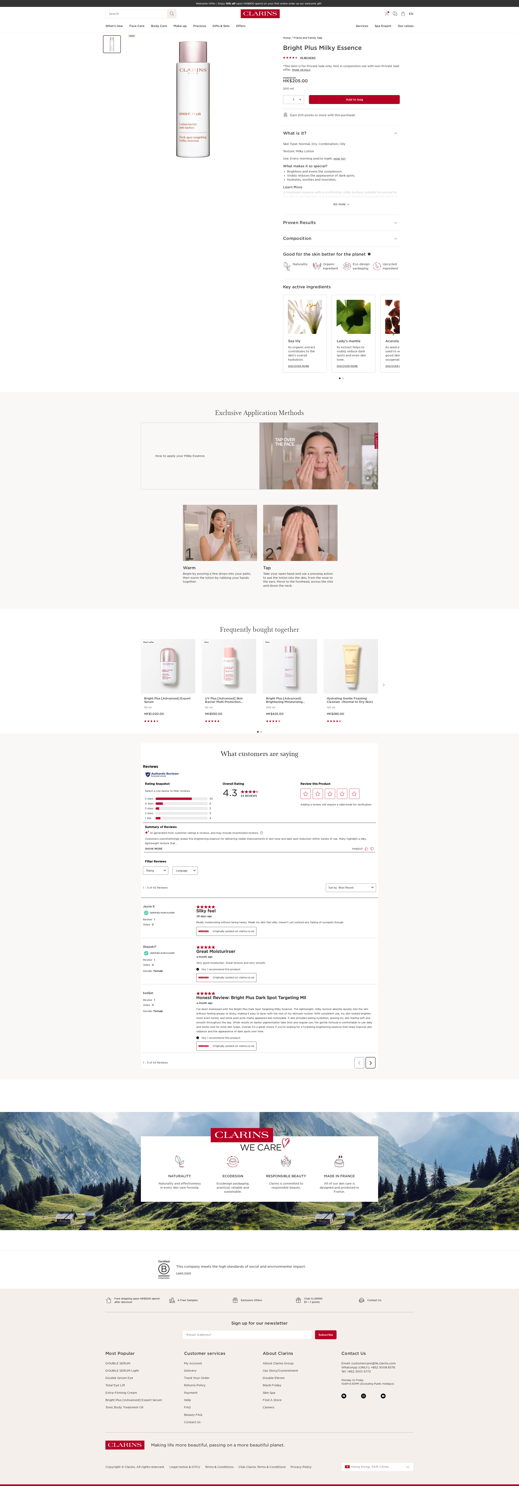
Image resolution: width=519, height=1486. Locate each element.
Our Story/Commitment (280, 1370)
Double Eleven (274, 1378)
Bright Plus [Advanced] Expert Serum (133, 1400)
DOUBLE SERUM (117, 1363)
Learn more (183, 1273)
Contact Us (192, 1422)
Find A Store (272, 1400)
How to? (339, 158)
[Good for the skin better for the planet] (369, 254)
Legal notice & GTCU (184, 1467)
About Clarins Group (278, 1363)
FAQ (187, 1407)
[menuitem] (386, 13)
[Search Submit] (171, 13)
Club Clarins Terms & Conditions (262, 1467)
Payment (190, 1392)
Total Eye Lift (115, 1385)
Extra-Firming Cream (121, 1392)
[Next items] (393, 333)
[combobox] (377, 1466)
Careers (268, 1407)
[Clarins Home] (260, 14)
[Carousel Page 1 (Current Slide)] (340, 378)
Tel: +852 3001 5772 (356, 1371)
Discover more (298, 366)
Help (187, 1400)
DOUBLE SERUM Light (122, 1370)
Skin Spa (269, 1392)
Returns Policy (195, 1385)
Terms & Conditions (219, 1467)
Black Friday (272, 1385)
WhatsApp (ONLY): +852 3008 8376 (368, 1367)
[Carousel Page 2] (343, 378)
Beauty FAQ (193, 1414)
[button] (112, 44)
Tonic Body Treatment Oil (124, 1407)
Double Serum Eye (119, 1378)
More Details (301, 70)
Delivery (190, 1370)
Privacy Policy (301, 1467)
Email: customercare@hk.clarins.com (368, 1363)
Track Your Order (196, 1378)
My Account (193, 1363)
